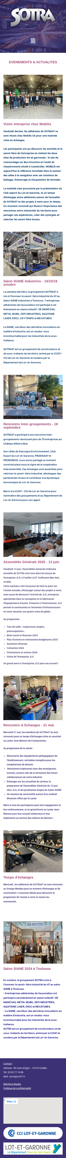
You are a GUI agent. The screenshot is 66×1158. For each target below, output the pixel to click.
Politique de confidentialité (17, 1088)
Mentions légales (12, 1084)
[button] (33, 41)
